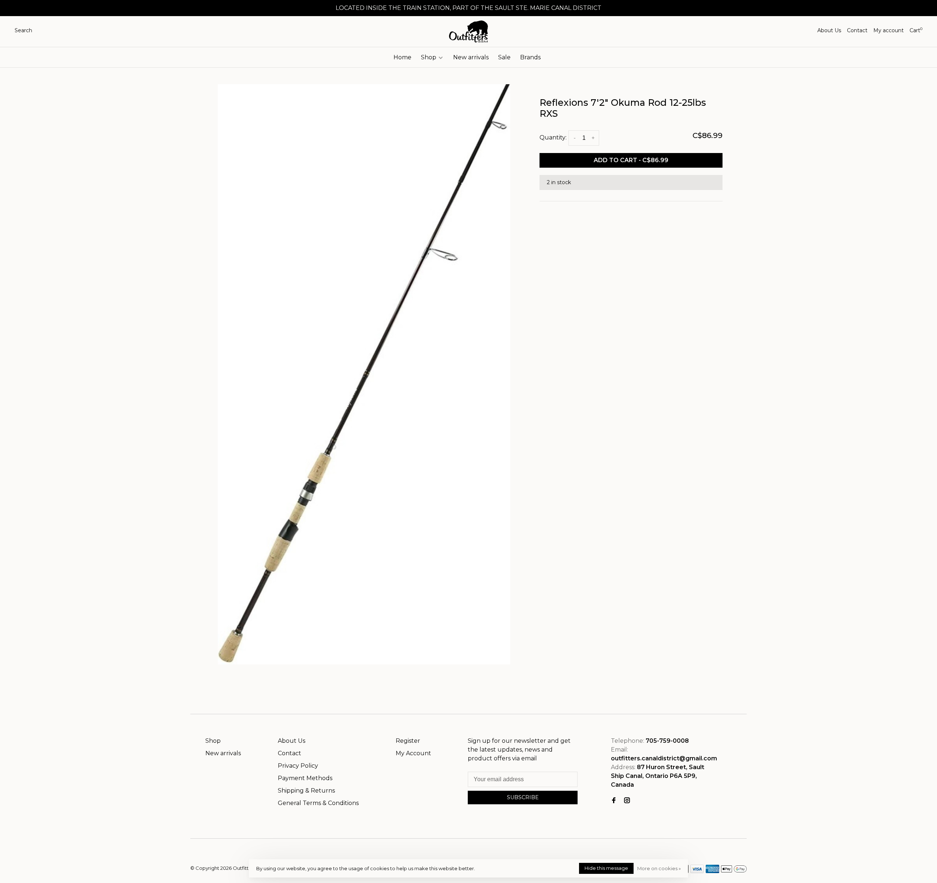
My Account (413, 753)
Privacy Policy (298, 765)
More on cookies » (659, 868)
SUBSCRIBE (523, 797)
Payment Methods (305, 778)
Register (408, 740)
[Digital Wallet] (734, 871)
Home (402, 57)
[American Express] (712, 871)
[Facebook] (614, 800)
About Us (829, 30)
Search (23, 30)
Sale (504, 57)
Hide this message (606, 868)
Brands (530, 57)
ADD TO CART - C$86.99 (631, 160)
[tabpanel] (364, 374)
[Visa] (697, 871)
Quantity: (553, 137)
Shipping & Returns (306, 790)
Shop (429, 57)
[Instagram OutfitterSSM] (627, 800)
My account (888, 30)
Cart (916, 30)
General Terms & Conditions (318, 803)
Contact (857, 30)
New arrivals (471, 57)
